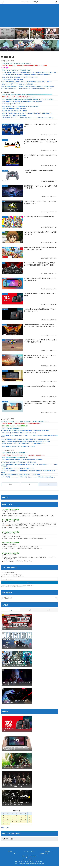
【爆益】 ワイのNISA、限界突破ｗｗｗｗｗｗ (12, 428)
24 (12, 821)
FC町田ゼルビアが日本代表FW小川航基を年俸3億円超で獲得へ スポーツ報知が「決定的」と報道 (25, 430)
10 (12, 817)
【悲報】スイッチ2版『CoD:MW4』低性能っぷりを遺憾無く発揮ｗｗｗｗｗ (19, 84)
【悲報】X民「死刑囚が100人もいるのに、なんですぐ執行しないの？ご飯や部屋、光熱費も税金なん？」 (26, 113)
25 (16, 821)
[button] (56, 598)
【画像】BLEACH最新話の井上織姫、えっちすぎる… (14, 108)
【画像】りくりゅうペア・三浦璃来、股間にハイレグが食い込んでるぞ (18, 432)
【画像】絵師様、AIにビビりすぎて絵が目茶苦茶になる (14, 426)
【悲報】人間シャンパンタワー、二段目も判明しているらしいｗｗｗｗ (18, 96)
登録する (29, 582)
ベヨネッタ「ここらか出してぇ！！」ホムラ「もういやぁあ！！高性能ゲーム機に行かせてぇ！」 (25, 421)
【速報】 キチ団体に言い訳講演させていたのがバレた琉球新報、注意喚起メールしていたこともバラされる (27, 99)
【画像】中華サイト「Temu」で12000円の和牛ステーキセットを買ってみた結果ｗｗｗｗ (23, 455)
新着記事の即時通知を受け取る (10, 572)
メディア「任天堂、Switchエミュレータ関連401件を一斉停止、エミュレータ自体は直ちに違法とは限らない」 (28, 117)
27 (25, 821)
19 (21, 819)
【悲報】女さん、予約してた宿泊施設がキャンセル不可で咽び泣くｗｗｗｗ (19, 77)
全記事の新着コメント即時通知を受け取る (12, 574)
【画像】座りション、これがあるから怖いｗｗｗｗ (13, 115)
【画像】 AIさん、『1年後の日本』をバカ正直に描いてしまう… (16, 70)
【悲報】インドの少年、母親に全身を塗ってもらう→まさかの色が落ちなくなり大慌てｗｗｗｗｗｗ (25, 441)
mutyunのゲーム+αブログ (29, 2)
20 (25, 819)
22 (3, 821)
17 (12, 819)
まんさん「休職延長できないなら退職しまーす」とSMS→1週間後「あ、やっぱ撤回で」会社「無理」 (26, 439)
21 (29, 819)
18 (16, 819)
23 (7, 821)
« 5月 (3, 827)
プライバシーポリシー (29, 851)
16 (7, 819)
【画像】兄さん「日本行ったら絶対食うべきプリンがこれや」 (16, 63)
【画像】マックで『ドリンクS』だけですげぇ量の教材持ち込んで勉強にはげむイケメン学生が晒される (26, 74)
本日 (11, 610)
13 (25, 817)
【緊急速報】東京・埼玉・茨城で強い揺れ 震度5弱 (14, 110)
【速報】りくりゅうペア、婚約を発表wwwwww (13, 104)
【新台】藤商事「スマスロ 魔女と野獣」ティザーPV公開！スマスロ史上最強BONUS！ (22, 101)
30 (7, 823)
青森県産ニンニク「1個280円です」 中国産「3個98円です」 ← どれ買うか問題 (20, 474)
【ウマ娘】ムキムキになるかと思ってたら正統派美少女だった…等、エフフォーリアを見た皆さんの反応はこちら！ (29, 72)
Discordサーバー (44, 853)
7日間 (29, 610)
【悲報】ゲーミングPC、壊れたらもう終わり (12, 79)
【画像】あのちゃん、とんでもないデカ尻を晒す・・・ (14, 452)
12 (21, 817)
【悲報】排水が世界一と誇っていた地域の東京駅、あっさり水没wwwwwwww (20, 106)
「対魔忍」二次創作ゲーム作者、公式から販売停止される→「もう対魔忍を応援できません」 (24, 443)
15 (3, 819)
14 (29, 817)
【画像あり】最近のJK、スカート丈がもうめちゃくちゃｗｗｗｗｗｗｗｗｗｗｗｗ (21, 423)
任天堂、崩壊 (4, 67)
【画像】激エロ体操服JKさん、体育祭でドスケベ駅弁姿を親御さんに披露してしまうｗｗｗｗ (24, 65)
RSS (15, 853)
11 (16, 817)
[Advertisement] (29, 16)
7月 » (7, 827)
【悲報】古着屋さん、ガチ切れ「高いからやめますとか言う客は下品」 (18, 446)
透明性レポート (49, 851)
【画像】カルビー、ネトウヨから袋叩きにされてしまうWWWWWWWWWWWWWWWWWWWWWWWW (26, 94)
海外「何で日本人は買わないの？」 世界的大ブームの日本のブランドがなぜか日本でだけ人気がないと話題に (27, 86)
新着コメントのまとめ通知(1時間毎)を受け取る (13, 576)
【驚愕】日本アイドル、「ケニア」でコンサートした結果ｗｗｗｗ (17, 468)
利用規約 (10, 851)
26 (21, 821)
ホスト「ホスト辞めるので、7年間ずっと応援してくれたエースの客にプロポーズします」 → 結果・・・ (26, 81)
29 (3, 823)
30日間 (48, 610)
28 (29, 821)
